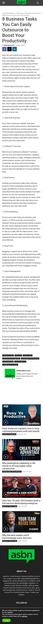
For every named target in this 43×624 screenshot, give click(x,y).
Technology (19, 13)
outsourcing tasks (20, 361)
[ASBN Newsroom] (10, 374)
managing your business (10, 364)
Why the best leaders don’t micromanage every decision (17, 536)
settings (24, 616)
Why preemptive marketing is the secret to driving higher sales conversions (18, 466)
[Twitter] (9, 49)
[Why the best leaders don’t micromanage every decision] (21, 522)
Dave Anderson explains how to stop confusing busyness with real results (20, 430)
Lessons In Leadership (9, 434)
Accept (6, 620)
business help (27, 355)
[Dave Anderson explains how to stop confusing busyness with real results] (21, 415)
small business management (11, 358)
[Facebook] (4, 49)
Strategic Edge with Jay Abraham (12, 471)
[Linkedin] (14, 49)
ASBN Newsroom (9, 45)
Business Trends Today (9, 506)
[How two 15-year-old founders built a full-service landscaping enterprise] (21, 487)
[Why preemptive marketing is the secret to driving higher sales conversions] (21, 449)
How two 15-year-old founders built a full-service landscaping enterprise (21, 502)
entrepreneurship (8, 355)
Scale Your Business (8, 13)
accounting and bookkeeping (30, 358)
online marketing (8, 361)
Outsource (18, 355)
